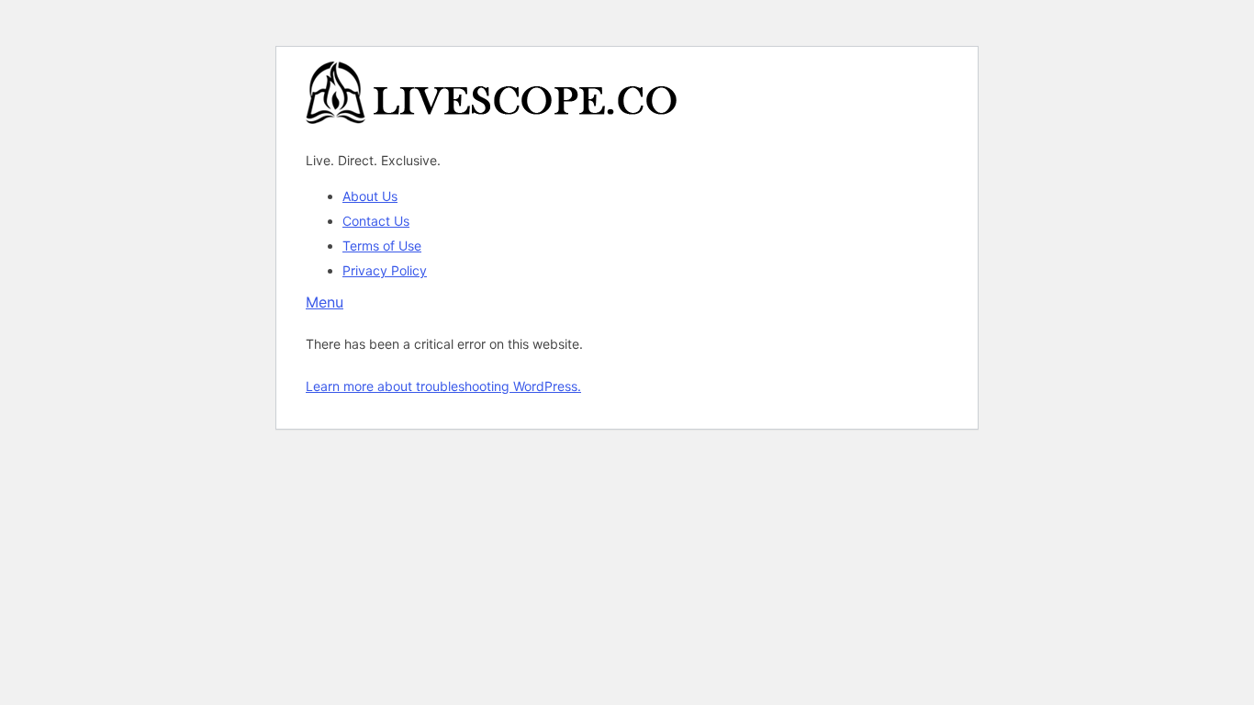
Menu (324, 302)
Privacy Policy (384, 270)
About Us (369, 196)
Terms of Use (381, 245)
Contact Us (375, 221)
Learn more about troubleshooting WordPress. (443, 386)
